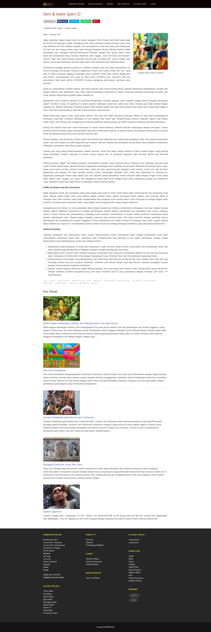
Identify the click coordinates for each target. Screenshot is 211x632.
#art (89, 281)
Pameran (89, 542)
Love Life (47, 559)
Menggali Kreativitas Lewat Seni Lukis (62, 464)
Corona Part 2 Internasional (54, 545)
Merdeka (46, 553)
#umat (95, 283)
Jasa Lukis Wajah (93, 578)
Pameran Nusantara (94, 562)
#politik (73, 283)
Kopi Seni (89, 540)
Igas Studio (47, 599)
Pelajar (46, 570)
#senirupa (84, 283)
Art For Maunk (48, 551)
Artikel (131, 556)
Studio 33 (47, 607)
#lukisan (136, 281)
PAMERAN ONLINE (76, 4)
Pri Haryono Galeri (50, 613)
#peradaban (61, 283)
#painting (48, 283)
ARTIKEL (110, 4)
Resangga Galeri (49, 602)
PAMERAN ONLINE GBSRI (53, 577)
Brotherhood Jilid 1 (50, 540)
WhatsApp (86, 21)
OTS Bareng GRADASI (95, 545)
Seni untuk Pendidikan (54, 370)
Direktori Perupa (135, 581)
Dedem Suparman (52, 511)
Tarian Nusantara (50, 562)
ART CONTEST (123, 4)
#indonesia (109, 281)
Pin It (97, 21)
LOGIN (153, 4)
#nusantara (149, 281)
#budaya (98, 281)
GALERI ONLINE (94, 4)
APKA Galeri (48, 610)
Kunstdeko (47, 594)
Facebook (63, 21)
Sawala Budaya (92, 564)
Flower (45, 567)
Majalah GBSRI (134, 572)
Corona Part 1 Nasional (52, 542)
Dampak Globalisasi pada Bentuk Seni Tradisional (68, 417)
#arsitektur (78, 281)
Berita (131, 559)
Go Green (47, 556)
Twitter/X (75, 21)
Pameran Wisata (92, 559)
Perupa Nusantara (136, 578)
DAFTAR (134, 595)
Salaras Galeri (48, 605)
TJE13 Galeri (48, 591)
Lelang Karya (134, 540)
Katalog (132, 564)
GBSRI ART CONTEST (52, 575)
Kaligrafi (46, 564)
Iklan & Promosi (135, 570)
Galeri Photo (133, 567)
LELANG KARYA (140, 4)
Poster (131, 562)
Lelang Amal (133, 542)
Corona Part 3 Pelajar (51, 548)
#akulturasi (64, 281)
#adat (53, 281)
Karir (130, 575)
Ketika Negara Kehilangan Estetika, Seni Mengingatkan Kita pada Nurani (80, 323)
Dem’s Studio (48, 597)
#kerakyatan (123, 281)
